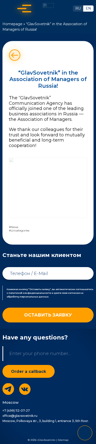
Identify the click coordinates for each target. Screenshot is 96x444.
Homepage (12, 24)
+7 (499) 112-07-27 (16, 410)
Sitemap (63, 440)
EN (88, 8)
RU (78, 8)
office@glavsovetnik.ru (19, 416)
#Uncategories (19, 230)
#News (13, 227)
